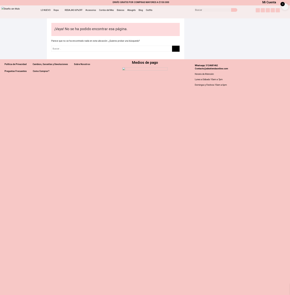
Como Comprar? (41, 71)
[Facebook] (268, 10)
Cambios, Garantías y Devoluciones (50, 64)
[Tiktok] (278, 10)
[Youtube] (263, 10)
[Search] (234, 10)
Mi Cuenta (269, 2)
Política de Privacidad (16, 64)
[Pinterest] (273, 10)
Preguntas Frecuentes (16, 71)
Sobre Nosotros (82, 64)
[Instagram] (258, 10)
